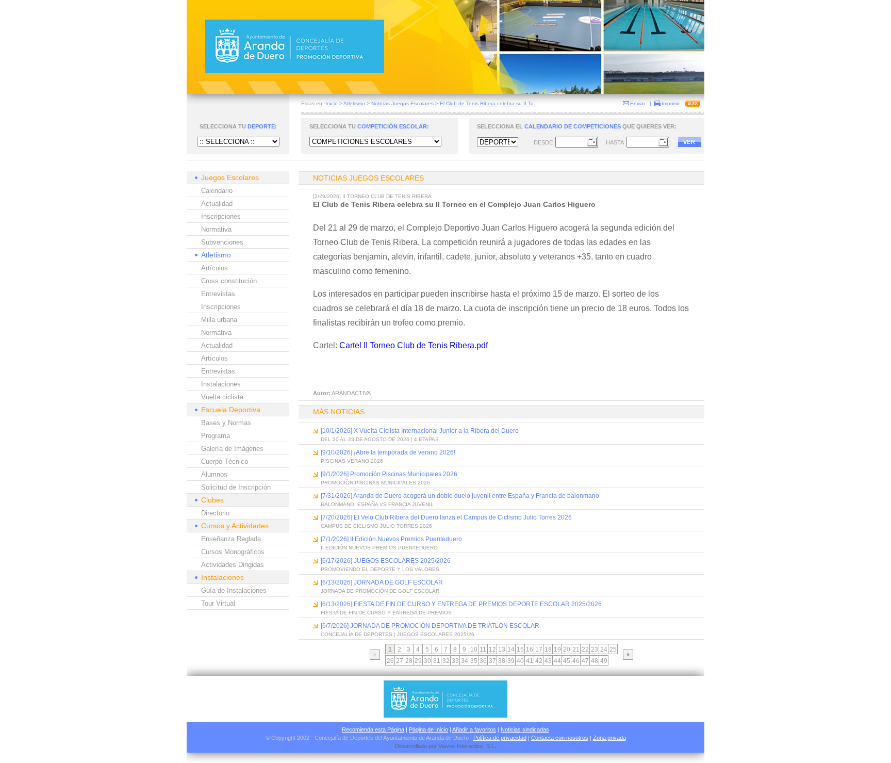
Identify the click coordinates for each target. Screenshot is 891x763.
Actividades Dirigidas (232, 565)
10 (473, 649)
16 (529, 649)
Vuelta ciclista (222, 397)
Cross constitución (229, 281)
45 (566, 660)
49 (603, 660)
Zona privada (609, 738)
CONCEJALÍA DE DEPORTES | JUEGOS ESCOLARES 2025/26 (397, 634)
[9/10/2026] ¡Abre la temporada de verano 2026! (388, 452)
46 (576, 660)
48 (594, 660)
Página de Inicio (428, 729)
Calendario (217, 190)
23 (594, 649)
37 (492, 660)
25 (613, 649)
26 (390, 660)
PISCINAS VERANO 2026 (352, 461)
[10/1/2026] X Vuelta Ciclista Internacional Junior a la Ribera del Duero (420, 430)
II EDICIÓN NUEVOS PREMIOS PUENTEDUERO (379, 547)
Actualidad (217, 203)
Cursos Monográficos (233, 552)
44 (557, 660)
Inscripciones (221, 216)
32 (446, 660)
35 (473, 660)
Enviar (637, 103)
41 (529, 660)
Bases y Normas (226, 423)
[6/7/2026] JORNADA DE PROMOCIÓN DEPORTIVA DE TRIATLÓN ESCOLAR (430, 625)
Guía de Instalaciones (234, 590)
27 (399, 660)
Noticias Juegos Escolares (402, 103)
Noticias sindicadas (525, 729)
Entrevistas (218, 294)
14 (511, 649)
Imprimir (671, 103)
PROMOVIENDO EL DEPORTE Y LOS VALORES (380, 569)
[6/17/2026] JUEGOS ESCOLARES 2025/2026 (386, 560)
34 (464, 660)
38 (501, 660)
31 (436, 660)
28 (408, 660)
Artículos (214, 268)
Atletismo (354, 103)
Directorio (215, 513)
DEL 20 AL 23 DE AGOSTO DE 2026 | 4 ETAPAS (380, 439)
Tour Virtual (218, 603)
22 (585, 649)
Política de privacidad (499, 738)
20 (566, 649)
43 (548, 660)
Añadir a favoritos (474, 729)
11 (483, 649)
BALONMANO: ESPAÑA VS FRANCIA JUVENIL (377, 504)
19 (557, 649)
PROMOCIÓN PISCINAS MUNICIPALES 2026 (375, 482)
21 (576, 649)
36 (483, 660)
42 (538, 660)
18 (548, 649)
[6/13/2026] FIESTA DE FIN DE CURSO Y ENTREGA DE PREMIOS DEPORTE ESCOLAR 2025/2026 (461, 604)
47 (585, 660)
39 (511, 660)
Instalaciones (221, 384)
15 (520, 649)
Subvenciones (222, 242)
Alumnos (214, 474)
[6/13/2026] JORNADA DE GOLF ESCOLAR (382, 582)
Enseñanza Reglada (231, 539)
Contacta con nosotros (559, 738)
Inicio (331, 103)
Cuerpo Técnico (224, 461)
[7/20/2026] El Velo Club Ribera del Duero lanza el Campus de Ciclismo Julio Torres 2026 (446, 517)
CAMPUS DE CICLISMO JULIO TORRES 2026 (376, 526)
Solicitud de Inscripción (236, 487)
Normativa (216, 229)
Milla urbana (219, 319)
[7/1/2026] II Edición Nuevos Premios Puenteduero (391, 539)
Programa (215, 436)
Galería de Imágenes (232, 448)
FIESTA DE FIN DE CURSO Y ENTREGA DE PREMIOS (386, 612)
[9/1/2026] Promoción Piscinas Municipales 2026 (389, 474)
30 (427, 660)
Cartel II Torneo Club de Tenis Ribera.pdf (413, 345)
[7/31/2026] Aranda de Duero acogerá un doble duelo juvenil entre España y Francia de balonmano (460, 495)
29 (418, 660)
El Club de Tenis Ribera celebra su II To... (489, 103)
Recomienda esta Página (373, 729)
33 (455, 660)
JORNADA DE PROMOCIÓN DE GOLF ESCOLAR (380, 591)
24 (603, 649)
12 (492, 649)
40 (520, 660)
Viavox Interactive (460, 746)
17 (538, 649)
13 (501, 649)
